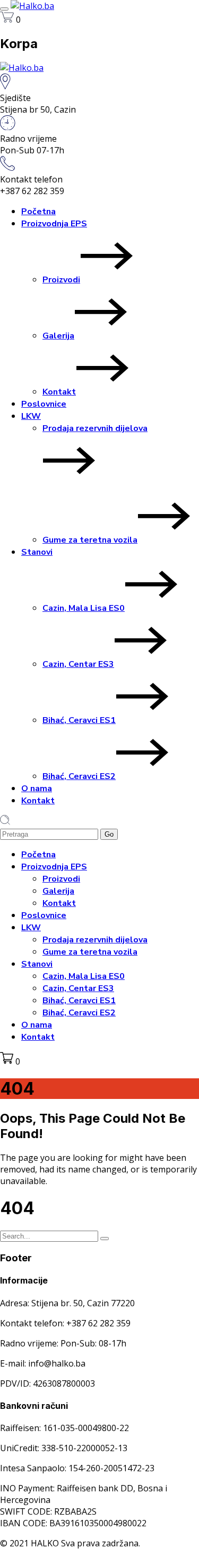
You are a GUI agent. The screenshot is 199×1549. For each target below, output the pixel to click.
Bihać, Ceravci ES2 (79, 776)
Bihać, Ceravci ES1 (79, 720)
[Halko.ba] (32, 6)
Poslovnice (43, 404)
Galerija (58, 336)
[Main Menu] (4, 9)
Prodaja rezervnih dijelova (95, 428)
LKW (31, 416)
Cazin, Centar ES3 (78, 664)
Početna (38, 211)
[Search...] (104, 1238)
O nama (36, 788)
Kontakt (59, 392)
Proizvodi (61, 280)
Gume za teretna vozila (89, 540)
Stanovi (37, 552)
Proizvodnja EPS (54, 224)
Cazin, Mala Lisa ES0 (83, 608)
